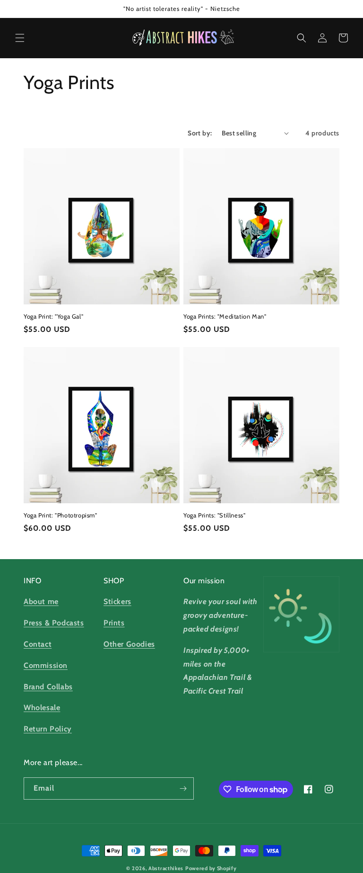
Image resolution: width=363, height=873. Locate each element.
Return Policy (48, 728)
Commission (46, 665)
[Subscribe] (183, 788)
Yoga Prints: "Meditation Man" (224, 316)
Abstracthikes (165, 868)
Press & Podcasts (54, 622)
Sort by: (200, 133)
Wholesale (42, 707)
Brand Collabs (48, 686)
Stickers (117, 601)
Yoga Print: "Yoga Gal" (53, 316)
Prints (114, 622)
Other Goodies (129, 644)
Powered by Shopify (211, 868)
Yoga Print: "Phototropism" (60, 515)
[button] (19, 37)
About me (41, 601)
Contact (38, 644)
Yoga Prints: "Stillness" (214, 515)
